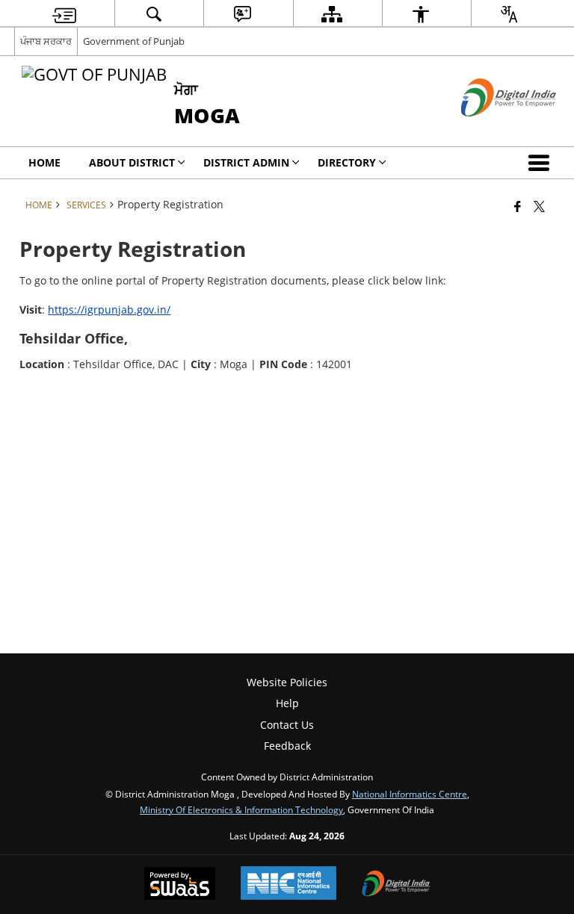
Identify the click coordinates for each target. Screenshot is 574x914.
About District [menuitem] (132, 162)
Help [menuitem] (287, 703)
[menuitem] (64, 14)
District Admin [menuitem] (246, 162)
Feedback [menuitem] (287, 746)
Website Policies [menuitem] (287, 682)
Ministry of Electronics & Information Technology (241, 809)
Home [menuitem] (44, 162)
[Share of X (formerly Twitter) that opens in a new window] (539, 206)
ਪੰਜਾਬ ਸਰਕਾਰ (46, 41)
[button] (542, 162)
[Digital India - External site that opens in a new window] (490, 129)
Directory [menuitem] (347, 162)
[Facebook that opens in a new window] (517, 206)
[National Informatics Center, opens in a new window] (288, 884)
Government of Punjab (134, 41)
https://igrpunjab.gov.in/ (109, 309)
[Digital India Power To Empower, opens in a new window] (396, 885)
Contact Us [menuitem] (287, 725)
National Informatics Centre (409, 794)
